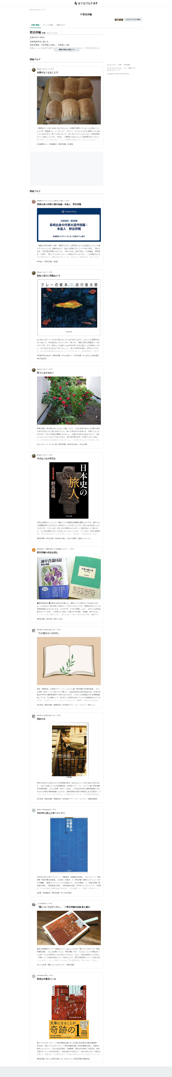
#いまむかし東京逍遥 (91, 355)
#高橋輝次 (53, 144)
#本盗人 (40, 261)
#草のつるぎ (58, 619)
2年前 (67, 201)
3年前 (50, 272)
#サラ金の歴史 (66, 893)
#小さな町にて (67, 355)
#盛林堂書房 (92, 799)
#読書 (55, 261)
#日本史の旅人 (72, 444)
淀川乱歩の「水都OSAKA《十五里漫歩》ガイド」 (52, 549)
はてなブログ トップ (38, 10)
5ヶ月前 (51, 69)
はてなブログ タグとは (114, 68)
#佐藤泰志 (46, 893)
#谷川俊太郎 (41, 358)
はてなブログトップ (113, 70)
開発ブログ (131, 68)
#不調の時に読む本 (44, 355)
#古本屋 (40, 705)
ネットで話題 (48, 25)
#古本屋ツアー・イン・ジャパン (74, 705)
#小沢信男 (77, 355)
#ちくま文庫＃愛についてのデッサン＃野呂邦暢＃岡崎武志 (68, 1059)
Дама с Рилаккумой (44, 809)
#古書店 (70, 144)
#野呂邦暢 (62, 144)
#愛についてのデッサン (56, 965)
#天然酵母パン (42, 144)
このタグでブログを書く (133, 19)
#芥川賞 (49, 619)
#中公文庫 (83, 444)
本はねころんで (42, 69)
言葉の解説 (35, 25)
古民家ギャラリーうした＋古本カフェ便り (50, 201)
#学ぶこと (91, 705)
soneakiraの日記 (42, 975)
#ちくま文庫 (41, 965)
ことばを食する (42, 903)
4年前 (72, 549)
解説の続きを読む (65, 49)
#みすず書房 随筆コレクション (79, 538)
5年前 (59, 629)
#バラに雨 (53, 444)
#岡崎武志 (57, 705)
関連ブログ (61, 25)
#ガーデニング (42, 444)
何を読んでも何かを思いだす (46, 629)
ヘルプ (125, 68)
